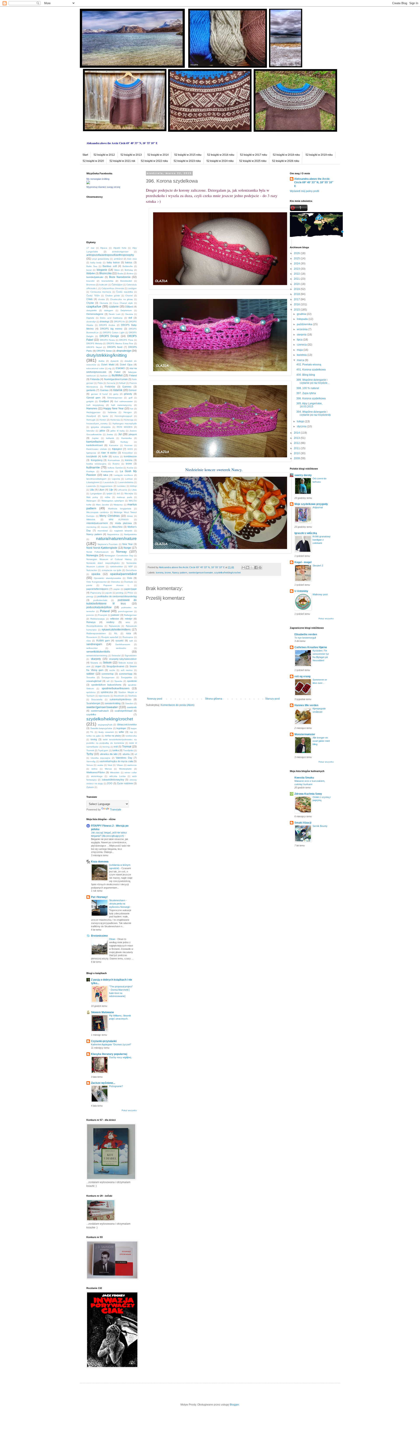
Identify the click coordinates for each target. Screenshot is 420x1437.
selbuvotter (92, 648)
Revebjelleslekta (94, 626)
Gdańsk (117, 390)
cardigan (132, 288)
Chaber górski (112, 295)
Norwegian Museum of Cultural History (109, 559)
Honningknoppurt (123, 416)
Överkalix (128, 582)
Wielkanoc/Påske (95, 772)
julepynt (133, 434)
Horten (103, 420)
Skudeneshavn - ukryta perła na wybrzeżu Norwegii (119, 903)
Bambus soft (110, 266)
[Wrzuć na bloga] (247, 567)
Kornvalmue (114, 460)
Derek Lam (114, 314)
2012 (297, 443)
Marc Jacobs (102, 504)
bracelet (90, 281)
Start (85, 154)
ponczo (90, 615)
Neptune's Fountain (108, 544)
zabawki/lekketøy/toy (113, 779)
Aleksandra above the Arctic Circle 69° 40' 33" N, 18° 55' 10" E (313, 182)
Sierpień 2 (318, 565)
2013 (297, 438)
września (302, 329)
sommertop (108, 673)
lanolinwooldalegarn (96, 479)
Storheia (132, 696)
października (305, 324)
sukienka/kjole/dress (120, 699)
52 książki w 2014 (158, 154)
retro (128, 622)
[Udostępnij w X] (252, 567)
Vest (110, 765)
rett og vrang (302, 676)
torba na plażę (113, 735)
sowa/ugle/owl (93, 681)
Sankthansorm (122, 644)
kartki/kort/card (94, 445)
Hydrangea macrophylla (124, 423)
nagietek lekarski (123, 530)
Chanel (129, 295)
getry (115, 394)
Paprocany (95, 593)
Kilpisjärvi (117, 449)
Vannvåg (90, 761)
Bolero (130, 273)
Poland (105, 611)
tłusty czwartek (106, 732)
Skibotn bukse (125, 663)
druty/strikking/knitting (106, 355)
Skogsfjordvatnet (115, 666)
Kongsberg (96, 460)
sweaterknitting (113, 703)
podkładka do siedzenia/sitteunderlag (117, 596)
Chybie (90, 303)
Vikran (120, 765)
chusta (101, 299)
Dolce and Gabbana (111, 318)
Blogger (234, 1404)
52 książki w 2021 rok (122, 160)
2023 (297, 268)
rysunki (119, 640)
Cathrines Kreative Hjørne (310, 647)
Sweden (129, 703)
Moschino (117, 527)
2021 (297, 278)
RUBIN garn (103, 640)
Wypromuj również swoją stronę (103, 187)
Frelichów (110, 386)
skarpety (96, 658)
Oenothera (131, 570)
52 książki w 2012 (104, 154)
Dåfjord (129, 306)
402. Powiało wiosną (308, 364)
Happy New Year (113, 408)
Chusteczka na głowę (121, 299)
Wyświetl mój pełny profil (304, 191)
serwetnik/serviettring (96, 655)
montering (91, 527)
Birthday (129, 270)
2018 (297, 294)
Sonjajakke (126, 677)
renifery (110, 622)
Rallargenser (130, 615)
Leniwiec (121, 486)
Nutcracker (91, 570)
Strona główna (213, 698)
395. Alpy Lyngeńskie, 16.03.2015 (309, 405)
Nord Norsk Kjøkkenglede (101, 547)
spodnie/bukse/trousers (116, 688)
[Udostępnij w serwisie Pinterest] (260, 567)
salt (131, 640)
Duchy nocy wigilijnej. (120, 1057)
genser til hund (99, 394)
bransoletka (107, 281)
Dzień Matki (107, 364)
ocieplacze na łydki (111, 570)
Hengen (128, 412)
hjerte (105, 416)
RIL (116, 633)
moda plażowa (123, 523)
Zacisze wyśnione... (103, 1082)
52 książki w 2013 (131, 154)
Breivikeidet (126, 281)
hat (131, 408)
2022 (297, 273)
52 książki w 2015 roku (187, 154)
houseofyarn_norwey (97, 423)
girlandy (128, 394)
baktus (128, 262)
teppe (134, 728)
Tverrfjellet (128, 750)
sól (108, 681)
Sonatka (90, 677)
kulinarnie (93, 467)
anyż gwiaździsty (100, 259)
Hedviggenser (93, 412)
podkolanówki (100, 600)
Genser (133, 390)
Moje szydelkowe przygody (311, 504)
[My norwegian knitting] (88, 183)
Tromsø (126, 746)
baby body (96, 262)
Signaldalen (131, 655)
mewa (130, 516)
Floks (100, 383)
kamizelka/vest (95, 441)
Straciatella (96, 699)
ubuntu (126, 754)
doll (130, 317)
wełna (94, 769)
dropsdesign (123, 350)
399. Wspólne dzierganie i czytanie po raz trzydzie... (312, 381)
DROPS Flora (126, 340)
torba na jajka (93, 736)
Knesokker (127, 453)
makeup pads (124, 497)
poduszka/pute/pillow (99, 607)
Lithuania (122, 490)
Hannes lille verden (306, 705)
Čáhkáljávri (117, 284)
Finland (133, 375)
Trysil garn (103, 750)
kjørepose (91, 453)
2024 (297, 263)
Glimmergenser (114, 397)
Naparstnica (113, 534)
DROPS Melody (94, 343)
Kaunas (128, 445)
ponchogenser (125, 611)
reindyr (128, 618)
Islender (90, 431)
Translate (115, 809)
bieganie (102, 269)
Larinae (129, 479)
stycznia (302, 426)
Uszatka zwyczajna (100, 758)
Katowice (113, 445)
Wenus (108, 769)
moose (104, 527)
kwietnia (302, 354)
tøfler (121, 732)
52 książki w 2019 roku (319, 154)
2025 (297, 258)
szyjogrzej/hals (105, 724)
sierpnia (302, 334)
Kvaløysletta (107, 471)
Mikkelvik (90, 519)
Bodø (120, 273)
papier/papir (130, 589)
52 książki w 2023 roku (187, 160)
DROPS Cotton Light (113, 332)
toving (94, 739)
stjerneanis (104, 696)
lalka (105, 475)
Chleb (89, 299)
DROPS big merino (111, 328)
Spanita (118, 681)
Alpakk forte (119, 248)
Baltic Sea (91, 266)
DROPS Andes (107, 325)
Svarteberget (93, 703)
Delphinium (126, 310)
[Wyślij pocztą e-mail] (243, 567)
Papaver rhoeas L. (116, 585)
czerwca (302, 344)
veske (100, 765)
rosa (128, 633)
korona (159, 572)
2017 (297, 299)
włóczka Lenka (117, 776)
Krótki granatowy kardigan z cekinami (322, 539)
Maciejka (128, 493)
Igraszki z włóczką (305, 533)
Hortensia (115, 420)
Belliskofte (127, 266)
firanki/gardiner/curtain (116, 379)
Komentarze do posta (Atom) (177, 705)
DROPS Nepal (94, 347)
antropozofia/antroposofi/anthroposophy (110, 255)
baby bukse (113, 262)
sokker (90, 673)
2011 (297, 448)
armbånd (118, 259)
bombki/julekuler (94, 277)
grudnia (302, 314)
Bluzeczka (105, 273)
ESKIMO (120, 368)
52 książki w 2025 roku (252, 160)
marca (301, 360)
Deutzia (129, 314)
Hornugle (91, 420)
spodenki (132, 681)
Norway (121, 551)
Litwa (134, 490)
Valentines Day (124, 757)
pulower (115, 615)
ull (136, 754)
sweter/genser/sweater (201, 572)
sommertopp (125, 673)
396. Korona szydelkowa (311, 398)
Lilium (101, 489)
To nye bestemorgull (305, 637)
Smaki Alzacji (302, 822)
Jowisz (110, 434)
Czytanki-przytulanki (104, 1041)
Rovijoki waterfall (109, 637)
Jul (120, 434)
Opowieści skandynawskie (107, 578)
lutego (301, 421)
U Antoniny (301, 591)
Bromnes (90, 284)
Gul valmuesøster (123, 401)
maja (300, 349)
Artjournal (318, 507)
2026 (297, 253)
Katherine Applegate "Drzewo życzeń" (111, 1044)
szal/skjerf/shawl (123, 710)
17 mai (90, 248)
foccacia (111, 383)
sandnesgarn (94, 644)
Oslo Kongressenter (96, 582)
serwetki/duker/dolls (98, 651)
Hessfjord (91, 416)
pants (89, 585)
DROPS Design (109, 336)
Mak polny (92, 497)
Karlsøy (124, 442)
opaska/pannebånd (123, 574)
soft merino (127, 670)
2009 (297, 458)
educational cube (95, 368)
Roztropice (127, 637)
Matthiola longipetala (119, 508)
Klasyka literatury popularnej (109, 1054)
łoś (118, 493)
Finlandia (95, 379)
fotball (122, 383)
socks (112, 670)
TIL (91, 732)
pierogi (89, 596)
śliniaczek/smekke (127, 724)
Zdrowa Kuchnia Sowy (308, 793)
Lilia (92, 489)
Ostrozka (115, 582)
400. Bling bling (305, 374)
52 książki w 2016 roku (220, 154)
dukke (101, 361)
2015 (297, 309)
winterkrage (97, 776)
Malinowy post (320, 594)
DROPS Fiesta (107, 340)
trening (106, 747)
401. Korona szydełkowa (311, 369)
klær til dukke (109, 452)
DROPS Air (119, 321)
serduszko (121, 648)
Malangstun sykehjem (113, 500)
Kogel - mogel (303, 562)
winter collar (130, 772)
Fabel (117, 372)
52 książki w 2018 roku (286, 154)
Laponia (116, 479)
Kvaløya (90, 471)
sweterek (132, 707)
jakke (102, 430)
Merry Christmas (110, 515)
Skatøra (94, 663)
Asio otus (132, 259)
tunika (115, 750)
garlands (91, 390)
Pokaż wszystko (129, 1110)
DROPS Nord (114, 347)
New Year (127, 544)
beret (89, 270)
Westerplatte (125, 769)
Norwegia (92, 555)
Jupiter (95, 438)
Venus (89, 765)
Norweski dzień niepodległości (103, 563)
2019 (297, 289)
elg (109, 368)
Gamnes (126, 386)
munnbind (103, 530)
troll (115, 746)
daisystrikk (91, 310)
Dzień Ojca (126, 364)
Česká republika (124, 292)
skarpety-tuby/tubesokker (123, 659)
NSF (130, 566)
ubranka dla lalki (109, 754)
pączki (108, 593)
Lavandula (108, 482)
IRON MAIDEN (124, 427)
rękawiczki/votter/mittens (116, 629)
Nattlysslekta (130, 534)
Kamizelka (126, 438)
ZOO (109, 783)
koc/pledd (91, 456)
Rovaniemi (91, 637)
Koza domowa (99, 861)
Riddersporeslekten (96, 633)
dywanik (114, 361)
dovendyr (91, 321)
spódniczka (107, 692)
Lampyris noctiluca (123, 475)
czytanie (114, 306)
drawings (104, 321)
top (131, 732)
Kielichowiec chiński (96, 449)
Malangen (91, 500)
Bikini (117, 270)
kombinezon (130, 456)
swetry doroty (303, 475)
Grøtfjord (104, 401)
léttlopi (133, 486)
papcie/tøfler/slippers (97, 589)
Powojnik (102, 615)
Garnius (104, 390)
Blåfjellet (90, 273)
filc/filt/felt (117, 375)
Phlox (130, 593)
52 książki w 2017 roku (253, 154)
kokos (116, 456)
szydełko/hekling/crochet (227, 572)
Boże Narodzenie (120, 277)
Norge (127, 547)
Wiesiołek (114, 772)
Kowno (116, 464)
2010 (297, 453)
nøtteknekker (116, 566)
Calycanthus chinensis (113, 288)
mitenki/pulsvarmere (97, 523)
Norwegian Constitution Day (119, 555)
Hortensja (128, 420)
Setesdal (116, 655)
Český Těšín (93, 295)
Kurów (130, 467)
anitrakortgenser (120, 251)
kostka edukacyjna (96, 464)
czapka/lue (93, 306)
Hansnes (91, 408)
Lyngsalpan (96, 493)
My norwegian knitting (97, 179)
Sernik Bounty (320, 826)
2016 (297, 304)
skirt (88, 666)
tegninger (121, 728)
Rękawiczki (114, 626)
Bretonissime (99, 935)
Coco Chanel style (123, 303)
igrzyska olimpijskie (101, 427)
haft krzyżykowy (95, 405)
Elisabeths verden (305, 634)
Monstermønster (304, 734)
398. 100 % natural (307, 388)
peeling (119, 593)
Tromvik (90, 750)
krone (168, 572)
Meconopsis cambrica (97, 512)
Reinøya (90, 622)
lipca (300, 339)
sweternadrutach (100, 710)
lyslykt (109, 493)
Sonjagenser (108, 677)
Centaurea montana (100, 292)
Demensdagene (94, 314)
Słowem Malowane (102, 1012)
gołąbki (90, 401)
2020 (297, 284)
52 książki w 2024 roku (220, 160)
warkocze (132, 765)
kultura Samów (115, 467)
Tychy (89, 754)
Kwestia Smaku (304, 777)
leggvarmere (106, 486)
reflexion (114, 618)
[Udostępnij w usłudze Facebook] (256, 567)
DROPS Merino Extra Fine (120, 343)
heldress (112, 412)
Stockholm (119, 696)
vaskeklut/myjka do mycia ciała (116, 761)
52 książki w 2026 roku (285, 160)
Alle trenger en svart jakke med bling (321, 741)
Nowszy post (154, 698)
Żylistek (90, 787)
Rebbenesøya (97, 619)
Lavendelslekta (125, 482)
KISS (130, 449)
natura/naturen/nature (116, 538)
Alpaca (103, 248)
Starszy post (272, 698)
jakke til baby (117, 431)
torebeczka (131, 736)
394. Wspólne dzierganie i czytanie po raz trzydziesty (313, 413)
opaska (95, 574)
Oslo (129, 578)
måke (107, 497)
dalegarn (108, 310)
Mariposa (118, 504)
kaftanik (110, 438)
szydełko (91, 714)
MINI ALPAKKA (119, 519)
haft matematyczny (121, 405)
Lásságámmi (92, 482)
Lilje (111, 489)
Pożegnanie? (116, 1086)
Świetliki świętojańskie (101, 728)
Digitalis (90, 318)
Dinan (112, 939)
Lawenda (91, 486)
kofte (104, 456)
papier (117, 589)
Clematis (104, 303)
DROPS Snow (104, 350)
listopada (302, 319)
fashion (104, 375)
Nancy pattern (179, 572)
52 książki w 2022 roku (154, 160)
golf (130, 397)
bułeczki (103, 284)
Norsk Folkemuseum (97, 552)
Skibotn (107, 662)
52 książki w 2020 (93, 160)
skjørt (98, 666)
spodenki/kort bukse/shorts (106, 684)
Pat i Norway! (99, 897)
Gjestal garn (93, 397)
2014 (297, 432)
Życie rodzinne (125, 783)
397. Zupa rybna (306, 393)
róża (88, 640)
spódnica (91, 692)
